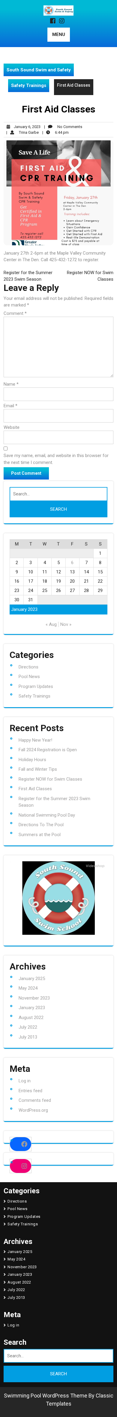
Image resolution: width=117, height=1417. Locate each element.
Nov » (65, 624)
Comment (15, 313)
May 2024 (28, 988)
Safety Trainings (28, 85)
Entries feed (30, 1090)
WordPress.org (33, 1110)
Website (12, 427)
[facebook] (54, 21)
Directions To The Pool (41, 824)
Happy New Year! (35, 740)
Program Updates (36, 686)
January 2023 (32, 1007)
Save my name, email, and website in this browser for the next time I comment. (56, 459)
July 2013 (28, 1037)
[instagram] (63, 21)
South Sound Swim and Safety (39, 70)
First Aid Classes (35, 788)
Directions (28, 667)
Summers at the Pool (40, 834)
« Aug (51, 624)
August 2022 (31, 1017)
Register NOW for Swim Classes (50, 779)
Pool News (29, 676)
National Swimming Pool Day (47, 815)
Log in (25, 1081)
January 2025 (32, 978)
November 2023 (34, 998)
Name (11, 384)
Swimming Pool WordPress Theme (45, 1395)
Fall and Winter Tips (38, 769)
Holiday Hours (32, 759)
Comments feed (35, 1100)
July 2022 (28, 1027)
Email (10, 405)
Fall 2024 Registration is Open (48, 749)
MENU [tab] (58, 34)
